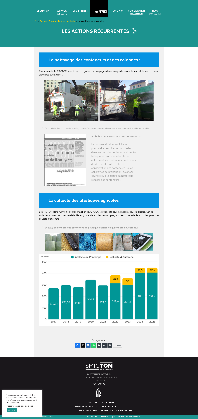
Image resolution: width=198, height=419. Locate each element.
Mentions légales (108, 417)
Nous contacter (88, 410)
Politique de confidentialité (130, 417)
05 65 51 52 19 (99, 384)
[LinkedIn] (88, 345)
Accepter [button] (12, 410)
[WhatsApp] (93, 345)
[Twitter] (83, 345)
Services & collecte (86, 407)
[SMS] (109, 345)
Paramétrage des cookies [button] (20, 406)
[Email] (104, 345)
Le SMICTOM (91, 403)
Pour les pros (108, 407)
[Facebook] (77, 345)
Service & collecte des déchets (57, 21)
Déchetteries (108, 403)
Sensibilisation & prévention (116, 410)
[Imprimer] (99, 345)
